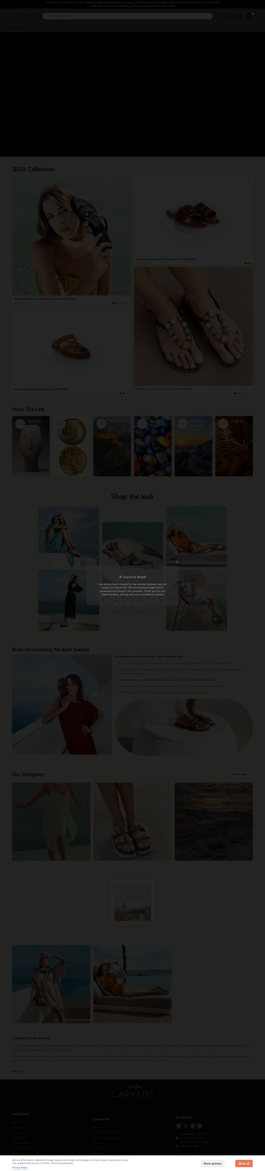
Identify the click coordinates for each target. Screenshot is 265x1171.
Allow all (244, 1163)
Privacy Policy (19, 1167)
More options (212, 1163)
